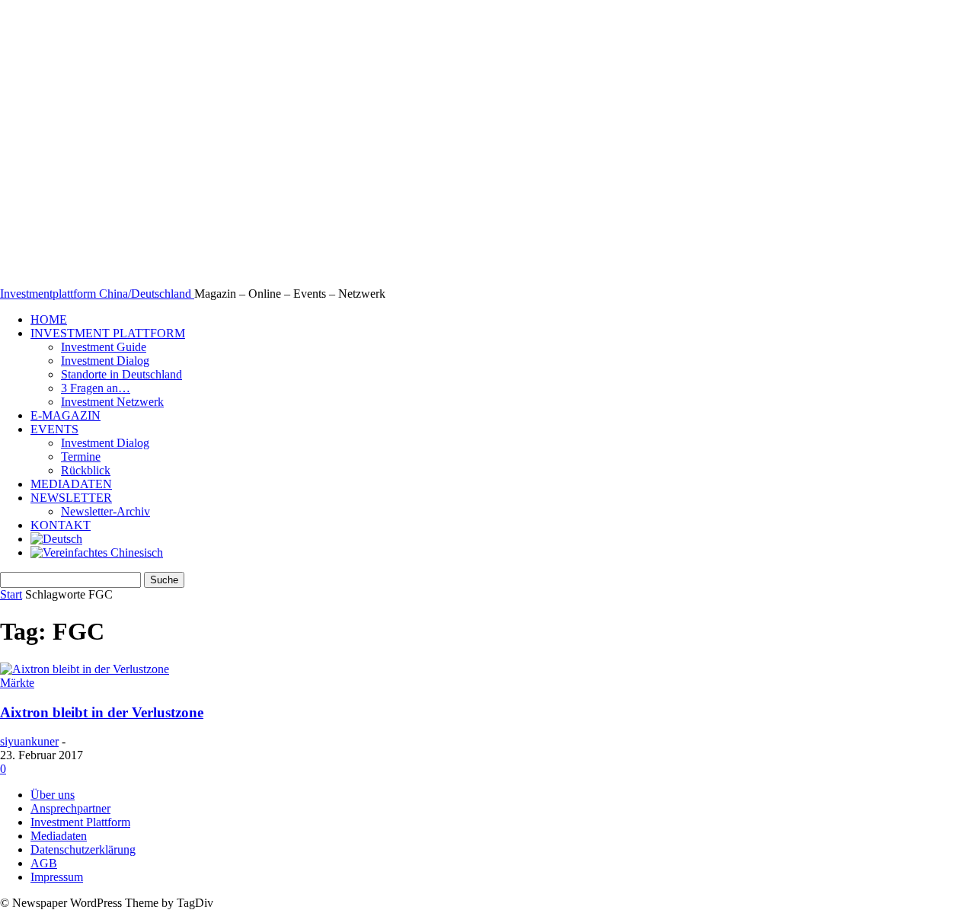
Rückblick (85, 470)
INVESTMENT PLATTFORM (107, 333)
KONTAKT (60, 525)
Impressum (56, 876)
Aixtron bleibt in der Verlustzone (101, 712)
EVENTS (54, 429)
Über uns (52, 794)
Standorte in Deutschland (121, 374)
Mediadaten (58, 835)
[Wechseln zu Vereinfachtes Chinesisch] (96, 552)
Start (11, 594)
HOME (48, 319)
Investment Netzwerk (112, 401)
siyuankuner (29, 741)
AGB (43, 863)
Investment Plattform (80, 822)
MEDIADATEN (71, 483)
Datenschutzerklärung (83, 849)
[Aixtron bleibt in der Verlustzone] (84, 669)
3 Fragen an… (95, 388)
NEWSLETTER (71, 497)
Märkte (17, 682)
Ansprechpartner (70, 808)
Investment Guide (103, 346)
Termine (81, 456)
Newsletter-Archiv (105, 511)
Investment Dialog (105, 360)
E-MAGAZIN (65, 415)
